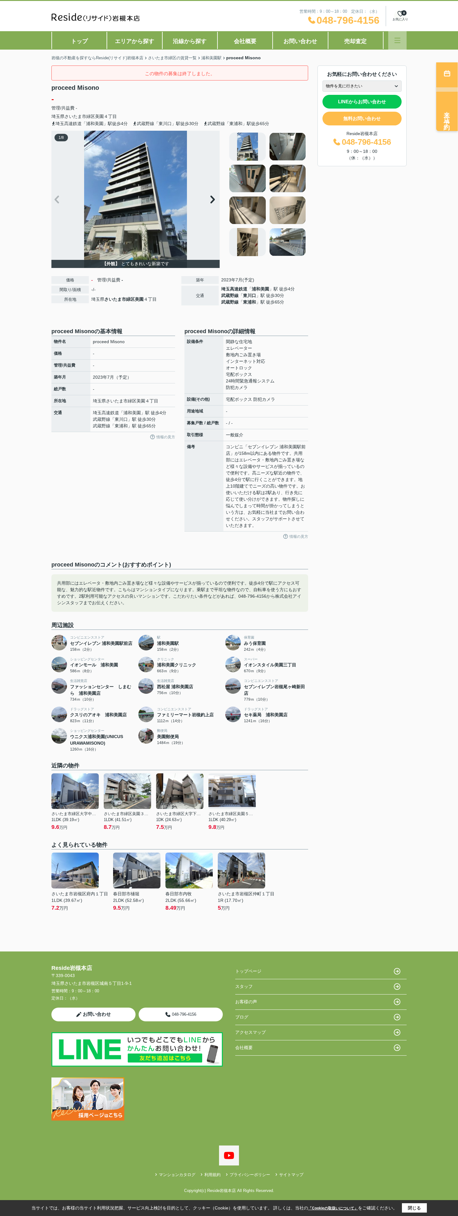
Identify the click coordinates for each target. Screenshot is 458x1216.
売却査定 (355, 41)
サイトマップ (291, 1174)
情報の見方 (165, 437)
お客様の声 (246, 1001)
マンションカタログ (177, 1174)
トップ (79, 41)
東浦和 (249, 301)
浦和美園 (260, 288)
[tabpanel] (267, 194)
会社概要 (245, 41)
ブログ (241, 1016)
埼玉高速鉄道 (234, 288)
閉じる (414, 1207)
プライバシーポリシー (250, 1174)
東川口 (249, 295)
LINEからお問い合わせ (362, 101)
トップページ (248, 971)
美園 (99, 116)
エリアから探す (134, 41)
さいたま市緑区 (79, 116)
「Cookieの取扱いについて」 (333, 1208)
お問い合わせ (300, 41)
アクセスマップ (250, 1032)
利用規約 (212, 1174)
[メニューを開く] (397, 40)
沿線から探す (190, 41)
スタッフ (244, 986)
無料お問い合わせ (362, 118)
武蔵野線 (230, 295)
